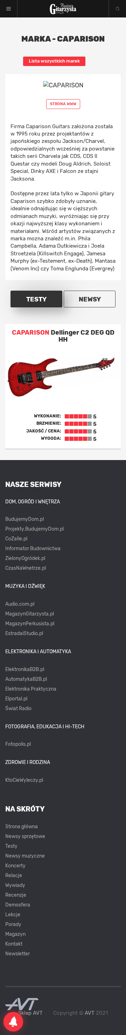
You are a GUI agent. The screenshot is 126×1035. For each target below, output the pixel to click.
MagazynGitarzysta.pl (29, 614)
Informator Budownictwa (33, 549)
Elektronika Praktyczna (30, 689)
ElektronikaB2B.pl (24, 669)
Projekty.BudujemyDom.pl (34, 529)
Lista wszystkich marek (54, 61)
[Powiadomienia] (13, 1022)
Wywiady (15, 885)
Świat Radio (18, 709)
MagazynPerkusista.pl (29, 624)
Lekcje (12, 915)
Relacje (13, 876)
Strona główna (21, 827)
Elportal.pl (16, 699)
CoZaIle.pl (16, 539)
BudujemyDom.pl (24, 519)
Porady (13, 924)
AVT (89, 1013)
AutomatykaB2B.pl (26, 679)
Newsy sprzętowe (25, 836)
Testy (11, 846)
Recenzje (15, 895)
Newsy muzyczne (25, 856)
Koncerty (15, 866)
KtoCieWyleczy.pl (24, 780)
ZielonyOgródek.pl (25, 558)
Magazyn (15, 934)
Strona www (63, 104)
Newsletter (17, 954)
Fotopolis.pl (18, 744)
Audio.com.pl (19, 604)
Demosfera (17, 905)
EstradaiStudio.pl (24, 633)
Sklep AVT (30, 1013)
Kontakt (13, 944)
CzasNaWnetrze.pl (25, 568)
